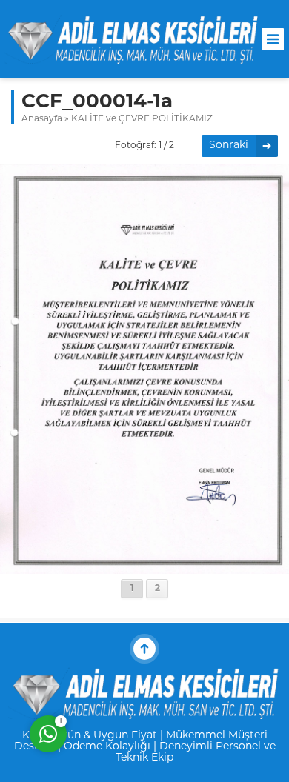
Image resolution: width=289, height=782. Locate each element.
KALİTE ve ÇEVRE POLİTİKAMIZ (142, 119)
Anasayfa (41, 119)
